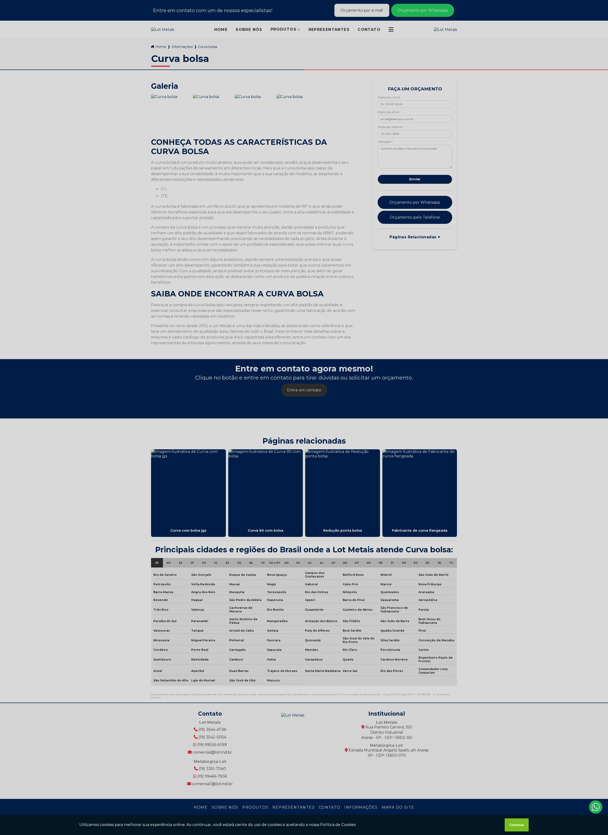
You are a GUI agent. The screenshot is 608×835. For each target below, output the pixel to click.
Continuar (516, 825)
